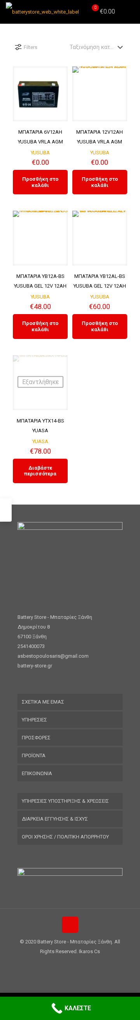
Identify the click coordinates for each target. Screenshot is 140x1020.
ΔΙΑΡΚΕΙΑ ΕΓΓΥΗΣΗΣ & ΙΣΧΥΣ (55, 819)
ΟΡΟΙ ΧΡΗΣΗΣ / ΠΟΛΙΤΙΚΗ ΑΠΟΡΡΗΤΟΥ (65, 837)
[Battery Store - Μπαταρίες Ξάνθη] (42, 11)
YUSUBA (40, 152)
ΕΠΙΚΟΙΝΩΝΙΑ (37, 773)
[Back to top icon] (70, 925)
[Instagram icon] (74, 964)
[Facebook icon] (66, 964)
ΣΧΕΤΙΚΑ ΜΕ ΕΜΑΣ (43, 702)
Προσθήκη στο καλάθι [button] (40, 182)
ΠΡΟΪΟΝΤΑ (34, 755)
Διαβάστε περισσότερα (40, 471)
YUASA (40, 441)
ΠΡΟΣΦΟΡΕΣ (36, 738)
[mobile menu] (129, 11)
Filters (30, 47)
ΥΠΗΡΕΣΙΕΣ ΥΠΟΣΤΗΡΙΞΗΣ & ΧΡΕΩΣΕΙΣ (65, 801)
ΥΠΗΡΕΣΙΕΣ (34, 720)
